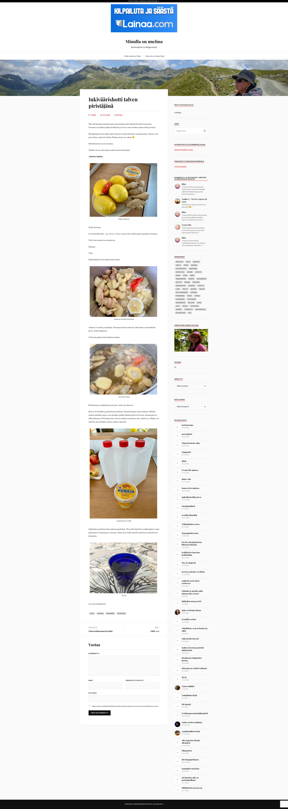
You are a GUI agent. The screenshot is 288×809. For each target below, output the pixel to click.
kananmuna (181, 278)
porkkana (180, 295)
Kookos (196, 282)
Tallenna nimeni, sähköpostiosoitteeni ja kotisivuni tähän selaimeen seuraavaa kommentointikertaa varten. (125, 706)
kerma (187, 282)
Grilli (178, 265)
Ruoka (119, 115)
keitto (179, 282)
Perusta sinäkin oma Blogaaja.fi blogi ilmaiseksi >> (144, 1)
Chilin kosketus (180, 166)
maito (185, 289)
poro (189, 295)
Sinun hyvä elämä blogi (155, 56)
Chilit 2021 (154, 631)
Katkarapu (201, 278)
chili (92, 613)
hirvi (186, 265)
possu (197, 295)
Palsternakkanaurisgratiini (100, 631)
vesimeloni (180, 312)
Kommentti (94, 653)
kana (192, 275)
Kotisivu (93, 693)
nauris (194, 289)
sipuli (185, 306)
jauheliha (180, 272)
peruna (194, 292)
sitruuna (121, 613)
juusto (198, 272)
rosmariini (180, 302)
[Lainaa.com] (144, 33)
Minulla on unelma (144, 41)
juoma (189, 272)
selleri (191, 302)
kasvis (191, 278)
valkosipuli (201, 309)
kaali (178, 275)
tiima (93, 115)
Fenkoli (196, 261)
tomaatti (188, 309)
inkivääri (110, 613)
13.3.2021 (106, 115)
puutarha (192, 299)
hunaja (100, 613)
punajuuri (180, 299)
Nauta (202, 289)
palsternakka (182, 292)
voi (189, 312)
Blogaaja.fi (158, 804)
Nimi (91, 680)
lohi (178, 289)
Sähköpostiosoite (135, 680)
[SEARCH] (204, 131)
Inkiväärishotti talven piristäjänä (113, 102)
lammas (191, 285)
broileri (179, 261)
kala (185, 275)
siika (199, 302)
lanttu (201, 285)
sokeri (179, 309)
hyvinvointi (181, 268)
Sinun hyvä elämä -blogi (183, 150)
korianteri (180, 285)
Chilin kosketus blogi (132, 56)
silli (178, 306)
